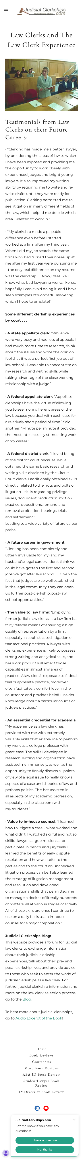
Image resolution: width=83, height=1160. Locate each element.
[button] (8, 10)
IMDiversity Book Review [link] (41, 1092)
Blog (27, 999)
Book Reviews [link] (41, 1055)
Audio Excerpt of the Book (38, 1018)
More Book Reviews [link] (41, 1068)
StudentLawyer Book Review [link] (41, 1083)
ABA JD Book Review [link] (41, 1074)
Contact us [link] (41, 1061)
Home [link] (41, 1049)
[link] (41, 10)
